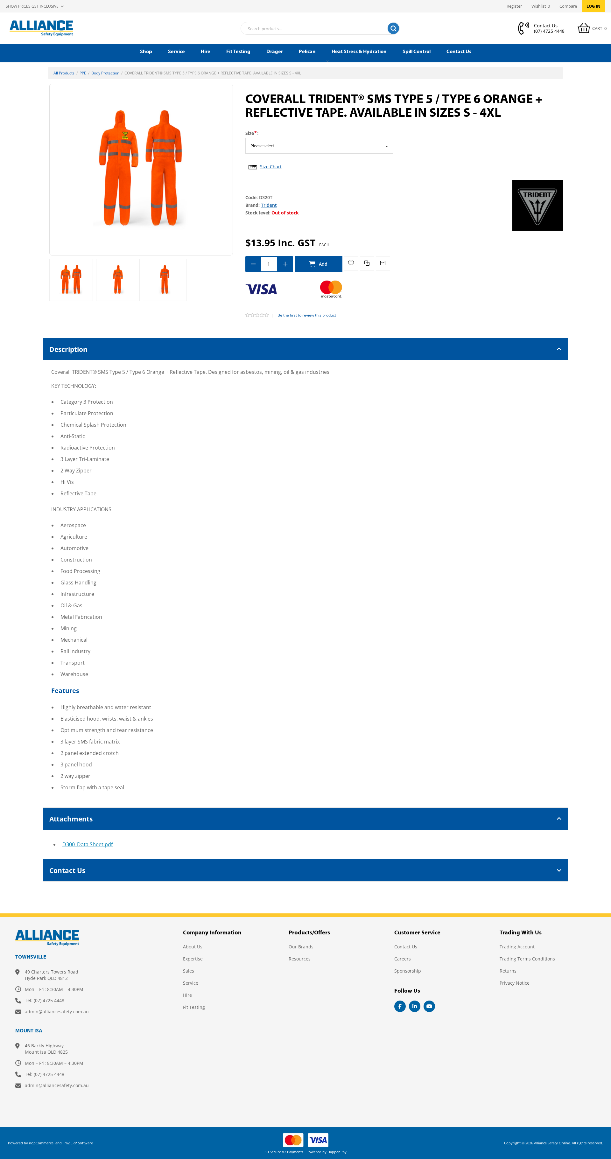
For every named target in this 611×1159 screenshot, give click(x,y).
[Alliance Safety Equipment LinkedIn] (414, 1006)
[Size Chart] (253, 165)
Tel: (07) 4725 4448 (44, 1000)
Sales (188, 971)
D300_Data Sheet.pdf (87, 844)
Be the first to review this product (306, 315)
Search (393, 28)
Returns (508, 971)
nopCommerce (41, 1143)
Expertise (193, 959)
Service (190, 983)
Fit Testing (194, 1007)
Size (249, 133)
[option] (71, 280)
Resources (300, 959)
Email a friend (383, 263)
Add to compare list (367, 263)
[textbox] (312, 28)
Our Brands (301, 947)
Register (514, 6)
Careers (402, 959)
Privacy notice (515, 983)
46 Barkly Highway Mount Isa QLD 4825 (46, 1049)
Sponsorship (407, 971)
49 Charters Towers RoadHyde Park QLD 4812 (51, 975)
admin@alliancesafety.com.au (57, 1012)
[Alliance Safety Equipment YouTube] (429, 1006)
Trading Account (517, 947)
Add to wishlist (351, 263)
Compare (568, 6)
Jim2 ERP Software (78, 1143)
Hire (187, 995)
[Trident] (537, 205)
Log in (593, 6)
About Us (192, 947)
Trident (269, 205)
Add (318, 264)
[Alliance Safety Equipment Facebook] (400, 1006)
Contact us (405, 947)
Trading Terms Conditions (527, 959)
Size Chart (271, 167)
